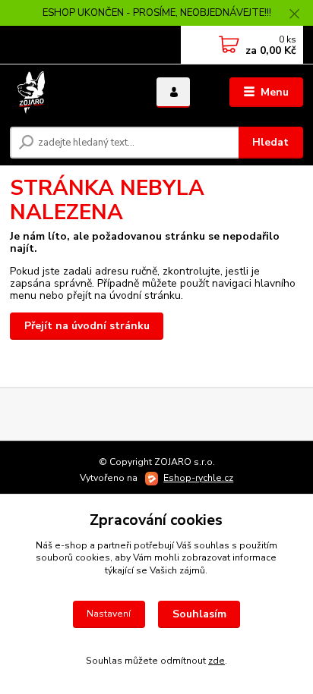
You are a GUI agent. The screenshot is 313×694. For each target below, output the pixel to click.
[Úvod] (71, 92)
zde (216, 661)
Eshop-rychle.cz (198, 478)
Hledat (270, 142)
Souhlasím (199, 614)
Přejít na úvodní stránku (87, 326)
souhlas (211, 545)
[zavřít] (294, 15)
